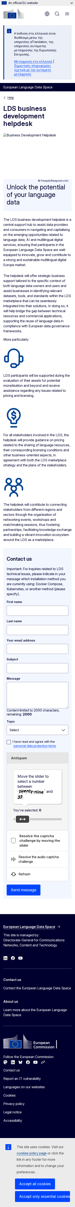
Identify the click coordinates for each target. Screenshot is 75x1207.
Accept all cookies (35, 1184)
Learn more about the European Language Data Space (35, 1012)
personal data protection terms (35, 746)
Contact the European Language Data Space (37, 988)
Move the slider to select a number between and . (35, 786)
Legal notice (12, 1112)
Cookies (9, 1095)
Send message (23, 890)
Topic (11, 721)
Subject (12, 659)
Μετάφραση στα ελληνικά (33, 61)
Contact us (11, 1070)
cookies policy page (32, 1153)
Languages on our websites (24, 1087)
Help (11, 97)
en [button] (47, 13)
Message (13, 678)
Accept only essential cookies (44, 1196)
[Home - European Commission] (13, 13)
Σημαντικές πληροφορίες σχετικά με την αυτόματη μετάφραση (32, 70)
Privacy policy (14, 1104)
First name (14, 602)
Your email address (21, 640)
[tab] (37, 840)
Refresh (24, 874)
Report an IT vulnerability (22, 1078)
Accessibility (12, 1120)
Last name (14, 621)
